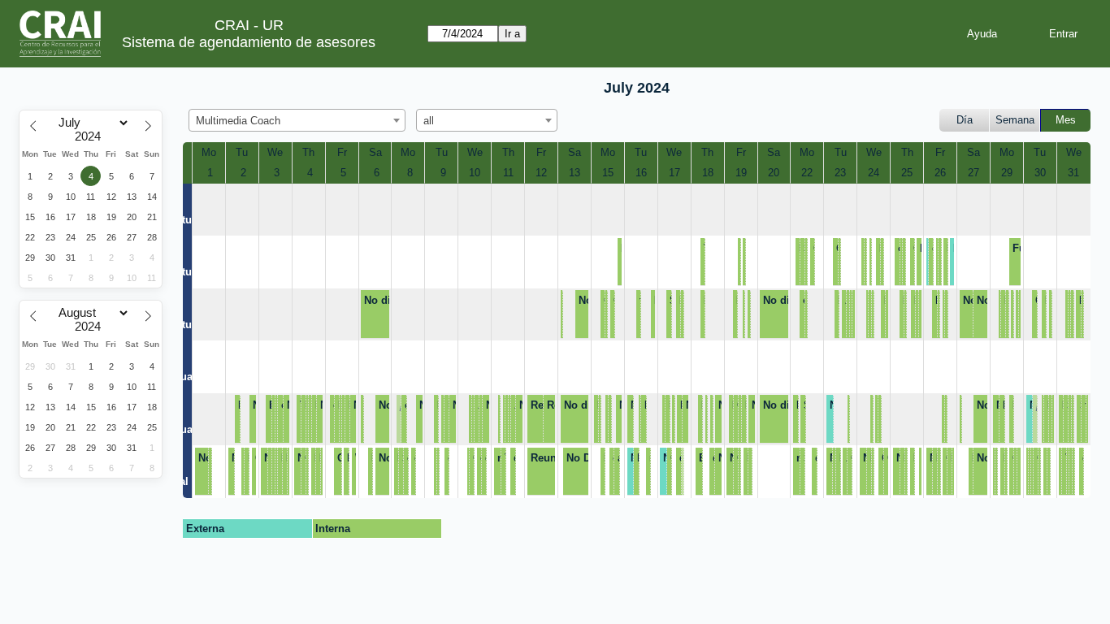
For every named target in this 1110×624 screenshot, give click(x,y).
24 (873, 173)
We (275, 152)
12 (541, 173)
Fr (342, 152)
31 (1073, 173)
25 (907, 173)
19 (741, 173)
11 (508, 173)
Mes (1066, 120)
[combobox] (297, 120)
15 (608, 173)
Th (308, 152)
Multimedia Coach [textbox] (238, 121)
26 (940, 173)
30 (1040, 173)
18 (707, 173)
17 (674, 173)
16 (641, 173)
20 (773, 173)
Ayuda (982, 34)
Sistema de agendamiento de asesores (248, 42)
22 (807, 173)
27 (973, 173)
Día (964, 120)
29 (1006, 173)
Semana (1014, 120)
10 (474, 173)
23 (840, 173)
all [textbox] (428, 121)
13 (574, 173)
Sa (375, 152)
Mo (209, 152)
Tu (242, 152)
